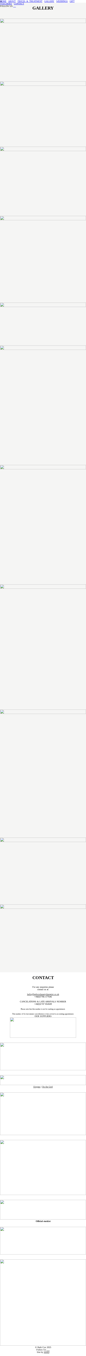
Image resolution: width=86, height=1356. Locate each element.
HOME (3, 1)
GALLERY (49, 1)
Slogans (36, 1087)
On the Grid (47, 1087)
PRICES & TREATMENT (30, 1)
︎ (14, 6)
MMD (46, 1352)
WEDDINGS (62, 1)
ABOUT (12, 1)
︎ (15, 6)
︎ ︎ (48, 1350)
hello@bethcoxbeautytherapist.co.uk (43, 994)
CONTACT (19, 3)
